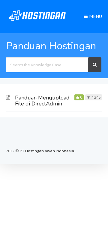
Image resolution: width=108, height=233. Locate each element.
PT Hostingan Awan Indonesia (47, 151)
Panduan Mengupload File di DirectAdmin (42, 100)
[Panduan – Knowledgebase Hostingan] (37, 22)
